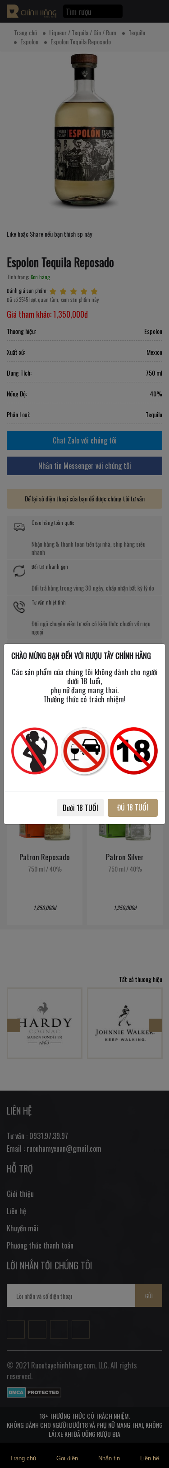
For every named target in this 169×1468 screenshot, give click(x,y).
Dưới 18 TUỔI (80, 807)
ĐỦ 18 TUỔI (132, 807)
